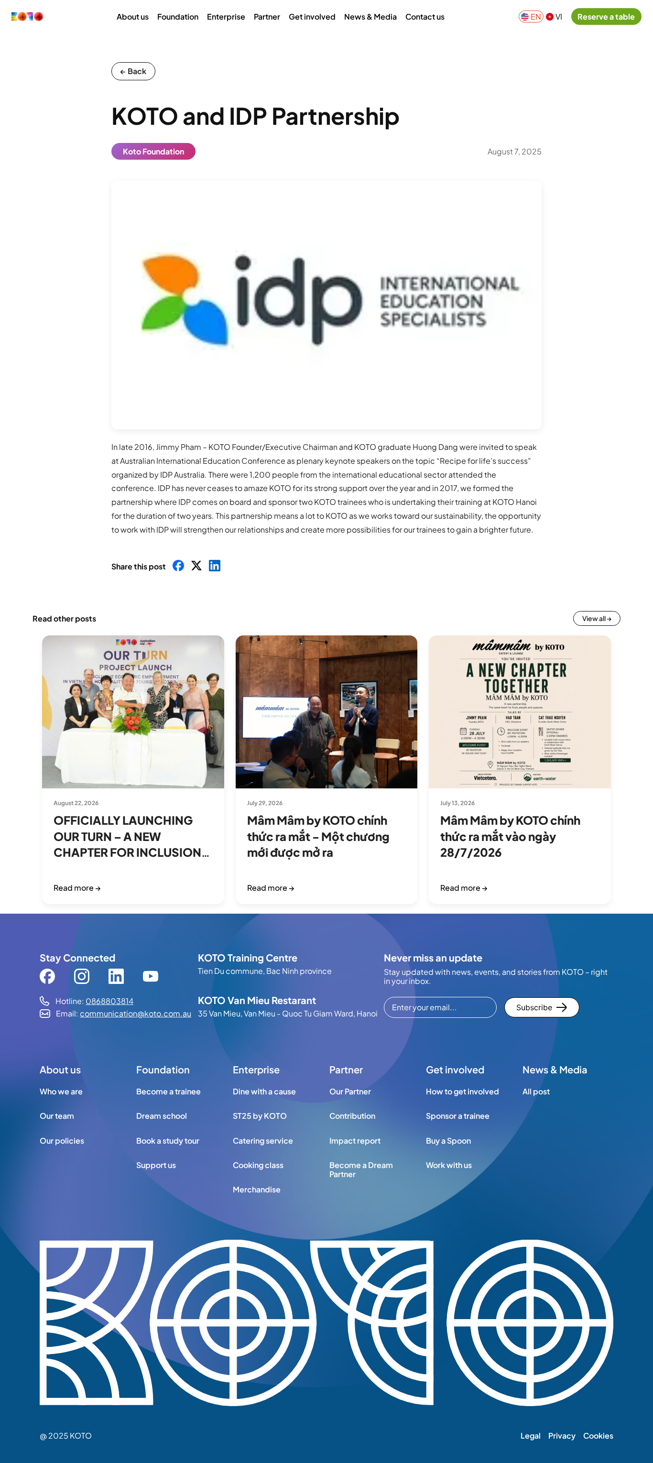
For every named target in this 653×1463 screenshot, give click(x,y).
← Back (133, 71)
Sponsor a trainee (458, 1115)
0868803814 (109, 1001)
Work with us (449, 1164)
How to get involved (462, 1091)
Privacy (562, 1435)
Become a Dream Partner (361, 1169)
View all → (596, 618)
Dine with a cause (264, 1091)
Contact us (425, 16)
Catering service (263, 1140)
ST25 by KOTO (260, 1115)
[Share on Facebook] (178, 566)
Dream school (161, 1115)
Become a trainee (168, 1091)
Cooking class (258, 1164)
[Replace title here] (326, 1324)
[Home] (27, 16)
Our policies (62, 1140)
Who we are (61, 1091)
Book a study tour (167, 1140)
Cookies (598, 1435)
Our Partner (350, 1091)
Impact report (355, 1140)
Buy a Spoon (448, 1140)
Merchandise (257, 1189)
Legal (531, 1435)
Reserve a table (606, 16)
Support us (156, 1164)
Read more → (77, 887)
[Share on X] (196, 566)
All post (536, 1091)
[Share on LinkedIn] (214, 566)
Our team (57, 1115)
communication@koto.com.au (135, 1013)
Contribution (352, 1115)
